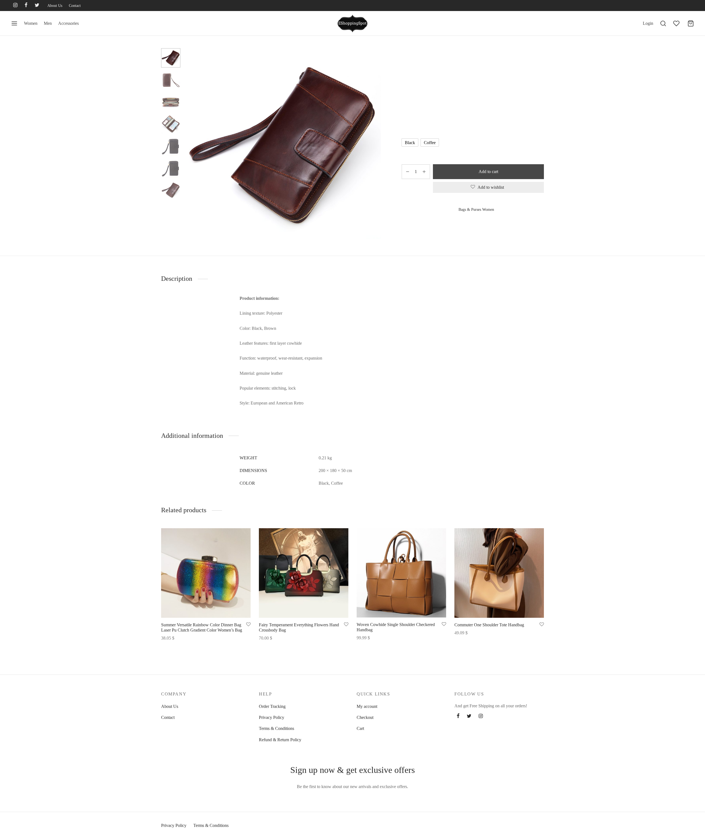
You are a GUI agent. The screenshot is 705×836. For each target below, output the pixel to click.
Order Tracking (272, 706)
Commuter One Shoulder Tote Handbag (489, 624)
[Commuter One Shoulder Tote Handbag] (499, 573)
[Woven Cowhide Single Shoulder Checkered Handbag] (401, 572)
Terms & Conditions (276, 728)
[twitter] (37, 5)
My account (367, 706)
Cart (360, 728)
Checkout (365, 717)
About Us (54, 5)
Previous (191, 145)
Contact (75, 5)
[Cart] (690, 23)
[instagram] (15, 5)
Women (30, 23)
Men (48, 23)
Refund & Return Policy (280, 739)
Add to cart (488, 171)
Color (407, 127)
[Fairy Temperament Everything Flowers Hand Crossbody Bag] (303, 573)
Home (406, 60)
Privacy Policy (271, 717)
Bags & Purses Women (433, 60)
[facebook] (26, 5)
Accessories (68, 23)
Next (375, 145)
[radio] (410, 142)
